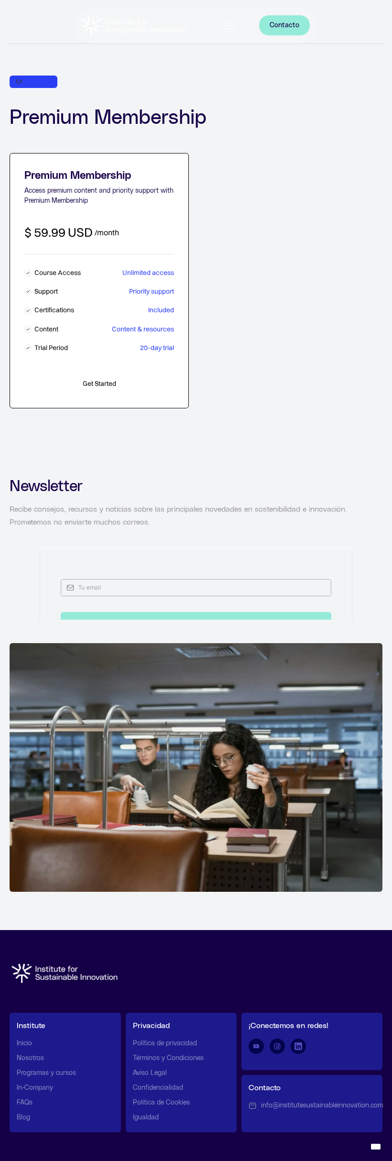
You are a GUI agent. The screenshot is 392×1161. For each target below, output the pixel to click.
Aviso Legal (150, 1073)
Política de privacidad (165, 1043)
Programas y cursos (46, 1073)
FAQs (25, 1102)
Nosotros (30, 1058)
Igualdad (146, 1117)
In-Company (35, 1087)
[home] (134, 26)
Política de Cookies (161, 1102)
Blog (23, 1117)
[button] (229, 25)
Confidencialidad (158, 1087)
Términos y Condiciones (168, 1058)
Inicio (24, 1043)
